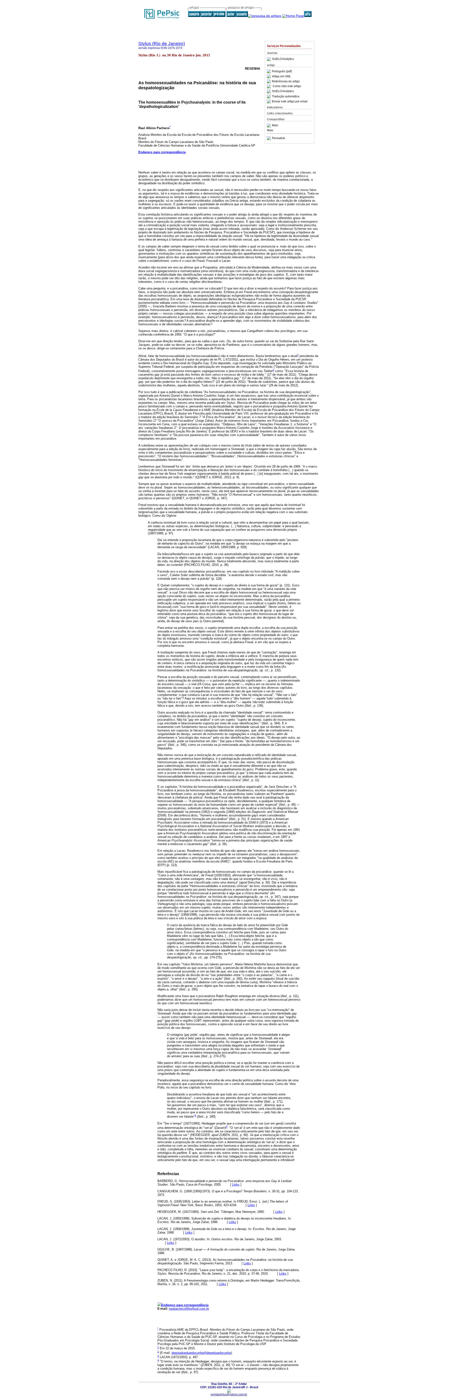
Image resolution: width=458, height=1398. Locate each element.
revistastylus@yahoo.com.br (229, 1394)
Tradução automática (285, 96)
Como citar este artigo (287, 86)
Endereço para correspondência (162, 152)
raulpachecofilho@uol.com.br (189, 1308)
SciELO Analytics (283, 59)
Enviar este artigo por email (289, 101)
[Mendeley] (269, 125)
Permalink (278, 138)
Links (235, 1184)
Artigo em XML (281, 76)
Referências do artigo (286, 81)
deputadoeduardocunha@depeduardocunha (201, 1353)
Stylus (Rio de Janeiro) (161, 43)
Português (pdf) (282, 71)
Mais (275, 125)
